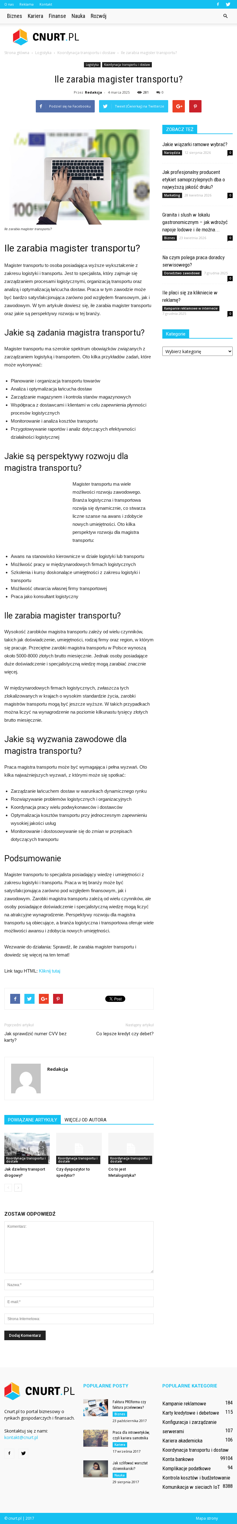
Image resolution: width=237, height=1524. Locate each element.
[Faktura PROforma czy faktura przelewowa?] (95, 1407)
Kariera (35, 16)
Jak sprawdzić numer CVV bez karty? (35, 1037)
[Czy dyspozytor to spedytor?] (79, 1148)
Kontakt (46, 4)
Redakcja (93, 92)
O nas (9, 4)
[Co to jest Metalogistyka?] (131, 1148)
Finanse (57, 16)
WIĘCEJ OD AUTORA (85, 1120)
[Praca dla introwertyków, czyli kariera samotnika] (95, 1438)
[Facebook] (217, 4)
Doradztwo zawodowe (182, 273)
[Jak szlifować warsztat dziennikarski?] (95, 1468)
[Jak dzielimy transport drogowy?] (27, 1148)
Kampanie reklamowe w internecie (191, 308)
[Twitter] (228, 4)
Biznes (14, 16)
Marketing (172, 195)
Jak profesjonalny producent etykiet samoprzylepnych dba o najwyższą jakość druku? (193, 179)
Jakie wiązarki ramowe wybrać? (194, 144)
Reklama (26, 4)
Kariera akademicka (182, 1440)
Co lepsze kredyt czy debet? (125, 1033)
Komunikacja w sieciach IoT (191, 1487)
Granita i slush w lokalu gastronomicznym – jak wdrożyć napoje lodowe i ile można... (195, 222)
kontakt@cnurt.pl (21, 1437)
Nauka (78, 16)
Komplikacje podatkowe (186, 1468)
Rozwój (98, 16)
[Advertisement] (160, 37)
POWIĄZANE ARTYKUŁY (32, 1120)
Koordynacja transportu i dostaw (127, 64)
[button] (225, 16)
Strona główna (16, 52)
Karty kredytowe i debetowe (190, 1413)
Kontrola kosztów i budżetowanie (196, 1478)
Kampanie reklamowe (184, 1403)
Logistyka (92, 64)
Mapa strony (207, 1518)
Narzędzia (172, 152)
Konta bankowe (178, 1459)
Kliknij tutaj (49, 970)
